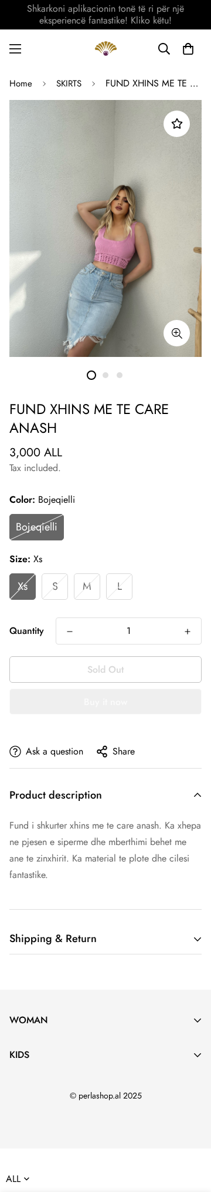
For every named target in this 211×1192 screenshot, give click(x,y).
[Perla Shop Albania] (106, 48)
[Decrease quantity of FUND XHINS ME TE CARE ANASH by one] (69, 631)
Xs (23, 586)
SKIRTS (68, 83)
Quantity (26, 630)
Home (20, 83)
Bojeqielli (36, 527)
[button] (188, 48)
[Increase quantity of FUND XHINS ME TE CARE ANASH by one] (187, 631)
